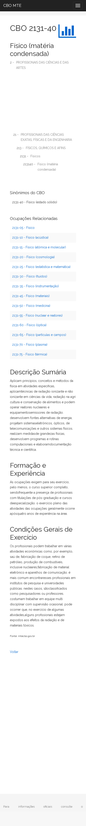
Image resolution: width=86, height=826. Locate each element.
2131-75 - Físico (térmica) (29, 354)
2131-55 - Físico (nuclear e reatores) (37, 315)
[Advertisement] (43, 103)
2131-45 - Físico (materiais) (31, 296)
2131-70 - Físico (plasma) (29, 344)
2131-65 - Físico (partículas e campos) (39, 335)
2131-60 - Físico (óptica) (29, 325)
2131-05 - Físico (23, 227)
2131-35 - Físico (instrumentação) (35, 286)
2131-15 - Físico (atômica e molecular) (39, 247)
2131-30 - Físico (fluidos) (29, 276)
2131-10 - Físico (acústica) (30, 237)
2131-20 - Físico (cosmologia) (33, 257)
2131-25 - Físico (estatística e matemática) (41, 267)
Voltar (14, 652)
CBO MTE (12, 5)
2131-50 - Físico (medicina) (31, 305)
